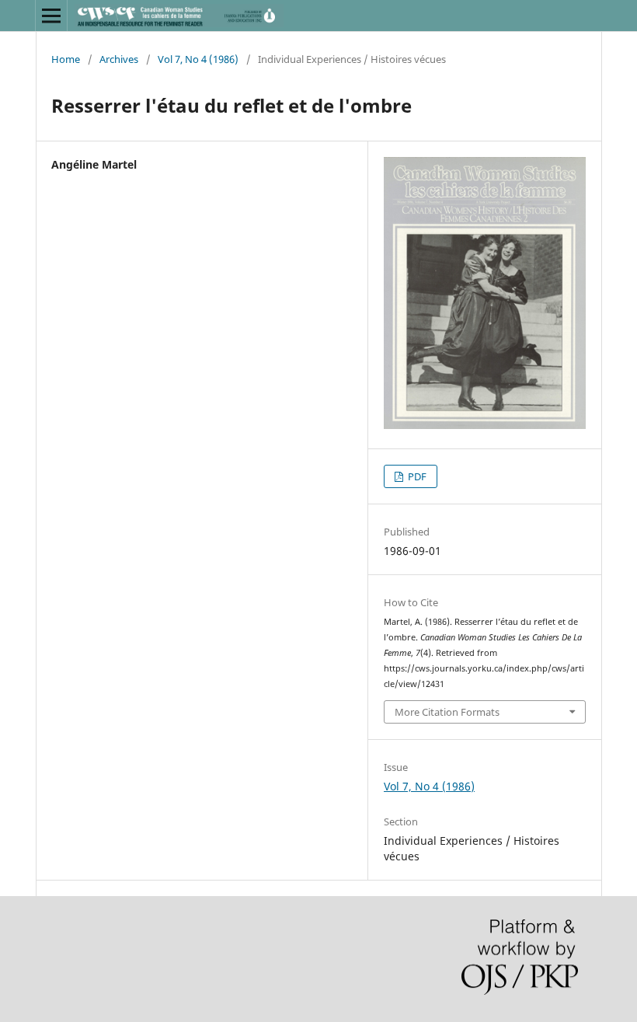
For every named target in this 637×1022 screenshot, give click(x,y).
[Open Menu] (51, 15)
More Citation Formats (447, 712)
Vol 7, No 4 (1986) (198, 59)
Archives (118, 59)
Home (65, 59)
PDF (416, 476)
